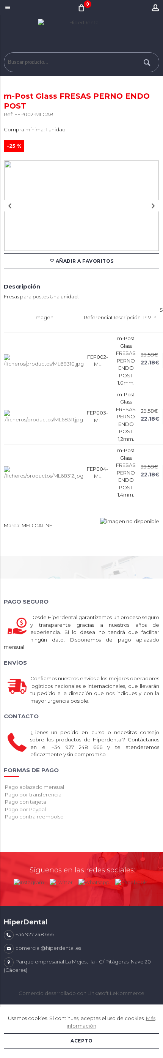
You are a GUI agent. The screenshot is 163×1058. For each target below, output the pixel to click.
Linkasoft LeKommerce (116, 993)
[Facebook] (131, 881)
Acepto (81, 1041)
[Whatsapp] (94, 881)
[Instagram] (28, 881)
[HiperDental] (81, 35)
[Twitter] (61, 881)
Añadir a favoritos (84, 261)
